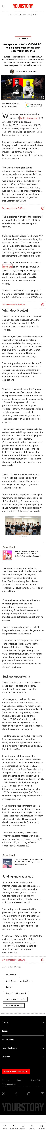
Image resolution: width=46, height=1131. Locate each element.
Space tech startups (15, 993)
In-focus (22, 39)
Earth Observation (14, 999)
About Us (5, 1080)
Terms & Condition (9, 1084)
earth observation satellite (18, 981)
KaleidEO (10, 975)
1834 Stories (32, 71)
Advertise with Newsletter (15, 1071)
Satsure (9, 987)
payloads (7, 266)
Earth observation (28, 118)
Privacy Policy (36, 1080)
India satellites (12, 1005)
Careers (20, 1080)
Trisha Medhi (20, 71)
